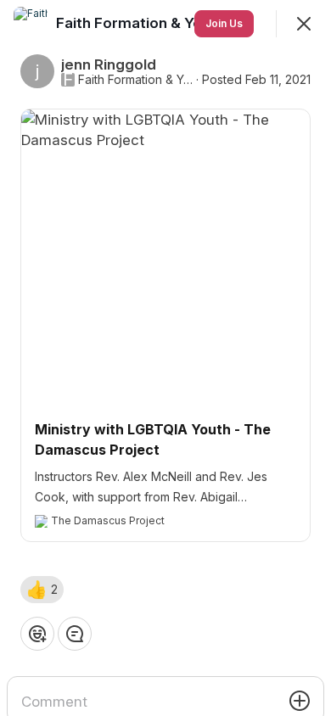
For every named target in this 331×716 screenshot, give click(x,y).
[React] (37, 634)
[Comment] (75, 634)
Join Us (224, 23)
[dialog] (165, 358)
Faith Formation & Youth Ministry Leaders (135, 80)
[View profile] (31, 24)
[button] (42, 589)
